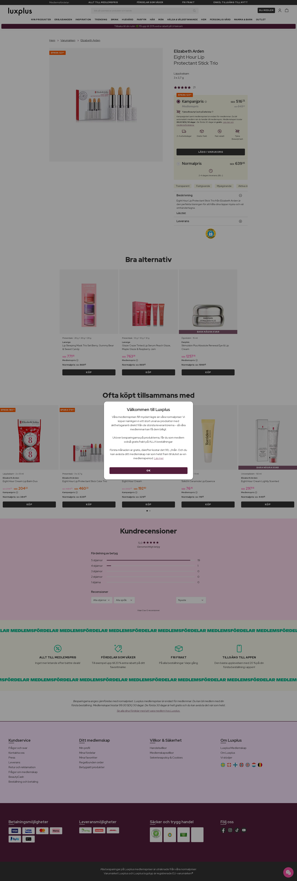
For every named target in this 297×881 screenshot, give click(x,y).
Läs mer (159, 458)
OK (148, 470)
